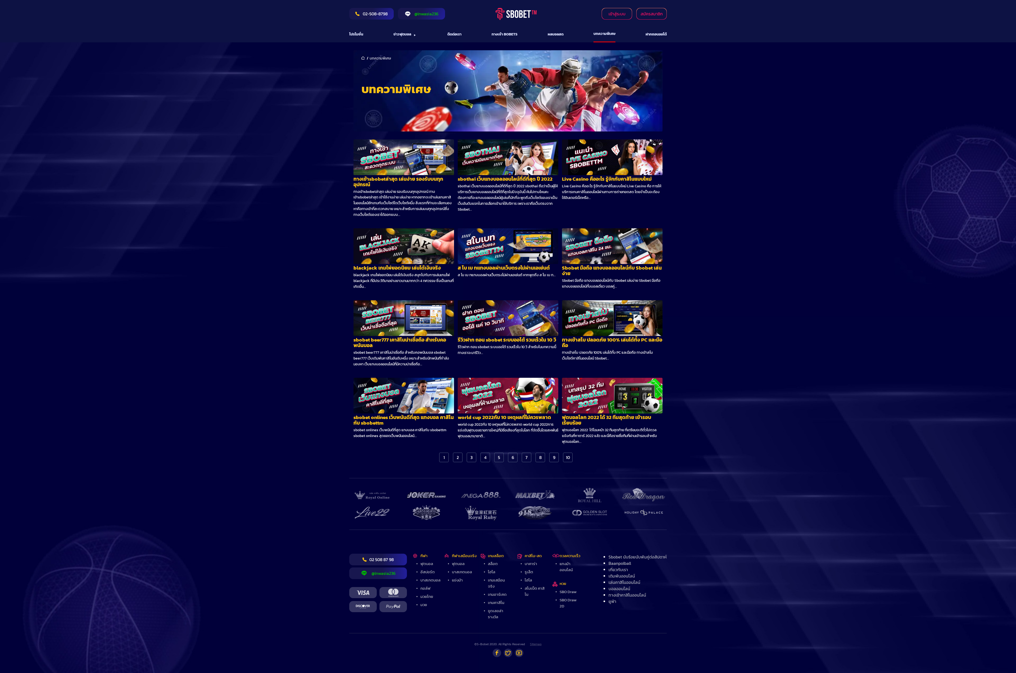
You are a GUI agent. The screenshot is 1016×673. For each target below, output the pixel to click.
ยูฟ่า (612, 601)
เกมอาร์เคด (497, 594)
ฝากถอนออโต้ (656, 34)
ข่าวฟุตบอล (402, 34)
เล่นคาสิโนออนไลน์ (624, 582)
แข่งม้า (457, 580)
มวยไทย (426, 596)
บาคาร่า (531, 564)
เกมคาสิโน (496, 602)
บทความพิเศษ (604, 34)
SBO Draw (568, 592)
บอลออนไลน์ (619, 588)
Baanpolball (620, 563)
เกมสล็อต (496, 556)
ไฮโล (491, 572)
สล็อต (493, 564)
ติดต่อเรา (454, 34)
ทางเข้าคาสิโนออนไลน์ (627, 595)
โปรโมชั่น (356, 34)
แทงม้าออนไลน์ (566, 567)
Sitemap (536, 644)
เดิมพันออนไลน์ (622, 576)
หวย (563, 583)
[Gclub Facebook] (497, 653)
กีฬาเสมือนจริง (464, 556)
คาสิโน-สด (533, 556)
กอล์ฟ (425, 588)
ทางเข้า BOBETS (505, 34)
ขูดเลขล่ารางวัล (495, 614)
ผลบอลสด (556, 34)
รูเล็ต (529, 572)
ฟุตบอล (426, 564)
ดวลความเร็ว (570, 556)
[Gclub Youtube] (519, 653)
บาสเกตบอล (430, 580)
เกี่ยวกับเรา (618, 569)
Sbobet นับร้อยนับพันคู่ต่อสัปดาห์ (638, 557)
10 (568, 457)
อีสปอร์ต (427, 572)
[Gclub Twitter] (508, 653)
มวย (423, 605)
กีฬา (424, 556)
